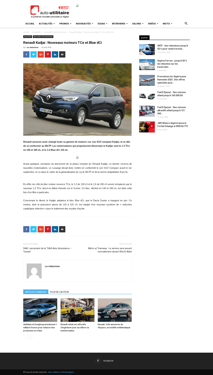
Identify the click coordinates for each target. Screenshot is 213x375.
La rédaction (33, 47)
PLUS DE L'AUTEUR (59, 292)
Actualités (45, 23)
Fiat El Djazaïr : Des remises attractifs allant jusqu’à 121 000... (171, 110)
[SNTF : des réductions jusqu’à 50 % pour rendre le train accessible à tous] (147, 49)
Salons (136, 23)
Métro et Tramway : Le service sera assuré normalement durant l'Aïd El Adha (110, 250)
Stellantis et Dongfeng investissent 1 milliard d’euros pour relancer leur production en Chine (40, 327)
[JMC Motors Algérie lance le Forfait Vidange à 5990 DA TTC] (147, 127)
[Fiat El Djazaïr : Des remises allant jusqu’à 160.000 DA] (147, 96)
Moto (166, 23)
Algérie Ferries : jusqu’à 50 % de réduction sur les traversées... (172, 63)
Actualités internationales (55, 32)
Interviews (118, 23)
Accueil (29, 23)
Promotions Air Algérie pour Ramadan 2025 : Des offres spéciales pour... (171, 79)
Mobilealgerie (68, 372)
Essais (101, 23)
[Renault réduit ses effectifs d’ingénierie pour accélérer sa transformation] (77, 310)
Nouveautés (83, 23)
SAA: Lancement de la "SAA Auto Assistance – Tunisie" (47, 250)
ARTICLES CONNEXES (35, 292)
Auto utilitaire (54, 372)
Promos (64, 23)
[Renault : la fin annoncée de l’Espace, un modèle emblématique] (115, 310)
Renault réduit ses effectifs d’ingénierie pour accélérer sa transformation (75, 327)
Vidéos (152, 23)
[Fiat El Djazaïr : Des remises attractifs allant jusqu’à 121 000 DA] (147, 111)
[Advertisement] (164, 159)
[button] (186, 23)
